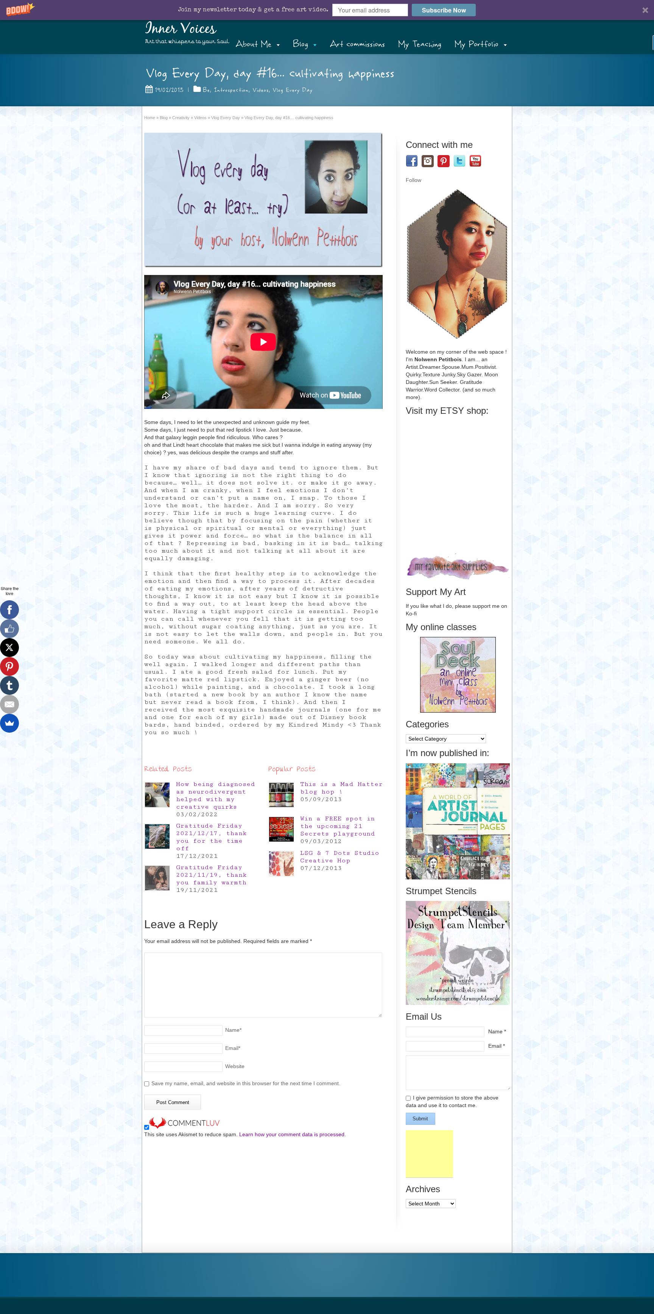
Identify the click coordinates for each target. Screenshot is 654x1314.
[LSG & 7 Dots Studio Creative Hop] (281, 864)
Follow (413, 180)
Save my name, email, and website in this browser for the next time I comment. (245, 1083)
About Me (253, 44)
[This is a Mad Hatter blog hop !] (281, 795)
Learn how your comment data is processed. (292, 1134)
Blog (300, 44)
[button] (327, 10)
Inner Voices (180, 29)
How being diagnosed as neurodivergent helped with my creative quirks (215, 795)
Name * (497, 1031)
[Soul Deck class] (458, 711)
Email (232, 1048)
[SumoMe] (9, 723)
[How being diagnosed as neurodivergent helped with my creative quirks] (157, 795)
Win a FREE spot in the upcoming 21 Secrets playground (337, 826)
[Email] (9, 704)
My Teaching (419, 44)
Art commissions (357, 44)
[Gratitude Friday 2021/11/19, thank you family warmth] (157, 878)
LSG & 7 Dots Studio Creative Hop (339, 856)
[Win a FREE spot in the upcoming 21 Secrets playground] (281, 829)
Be (206, 90)
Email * (496, 1046)
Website (234, 1066)
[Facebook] (9, 609)
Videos (260, 90)
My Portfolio (476, 44)
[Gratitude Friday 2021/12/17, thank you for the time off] (157, 836)
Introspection (231, 90)
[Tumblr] (9, 685)
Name (233, 1030)
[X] (9, 647)
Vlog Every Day (292, 90)
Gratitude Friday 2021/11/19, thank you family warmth (211, 875)
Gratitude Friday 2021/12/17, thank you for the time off (211, 837)
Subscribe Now (444, 10)
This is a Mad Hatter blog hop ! (341, 787)
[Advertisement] (429, 1153)
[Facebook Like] (9, 628)
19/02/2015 (169, 90)
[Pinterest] (9, 666)
